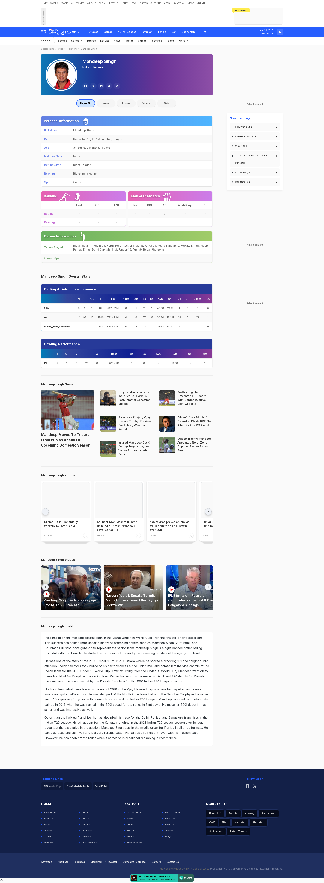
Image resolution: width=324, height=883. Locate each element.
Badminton (188, 31)
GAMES (144, 3)
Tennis (162, 31)
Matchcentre (134, 842)
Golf (173, 31)
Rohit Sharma (242, 181)
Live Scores (51, 812)
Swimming (216, 831)
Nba (224, 822)
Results (105, 40)
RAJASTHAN (178, 3)
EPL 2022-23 (172, 812)
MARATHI (201, 3)
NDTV (45, 3)
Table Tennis (238, 831)
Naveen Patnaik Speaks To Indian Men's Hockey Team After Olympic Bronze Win (133, 600)
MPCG (191, 3)
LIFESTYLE (112, 3)
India (85, 67)
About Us (63, 862)
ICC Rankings (242, 172)
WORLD (54, 3)
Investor (112, 862)
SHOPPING (155, 3)
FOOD (102, 3)
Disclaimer (96, 862)
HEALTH (125, 3)
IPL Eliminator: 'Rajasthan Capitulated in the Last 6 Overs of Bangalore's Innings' (194, 600)
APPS (167, 3)
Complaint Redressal (134, 862)
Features (156, 40)
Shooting (258, 822)
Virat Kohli (241, 146)
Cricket (93, 31)
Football (107, 31)
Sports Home (47, 49)
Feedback (79, 862)
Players (73, 49)
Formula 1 (146, 31)
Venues (48, 842)
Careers (156, 862)
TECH (134, 3)
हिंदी (72, 3)
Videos (142, 40)
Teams (170, 40)
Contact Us (172, 862)
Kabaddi (240, 822)
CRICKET (91, 3)
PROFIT (64, 3)
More (182, 40)
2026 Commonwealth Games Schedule (251, 159)
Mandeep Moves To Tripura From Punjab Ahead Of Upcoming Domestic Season (65, 440)
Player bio (85, 103)
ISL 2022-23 (134, 812)
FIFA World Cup (243, 126)
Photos (129, 40)
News (117, 40)
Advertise (46, 862)
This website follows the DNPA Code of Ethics (184, 868)
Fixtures (91, 40)
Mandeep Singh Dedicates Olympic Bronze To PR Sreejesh (70, 602)
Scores (62, 40)
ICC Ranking (90, 842)
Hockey (249, 813)
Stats (167, 103)
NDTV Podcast (127, 31)
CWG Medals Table (245, 136)
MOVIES (80, 3)
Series (75, 40)
